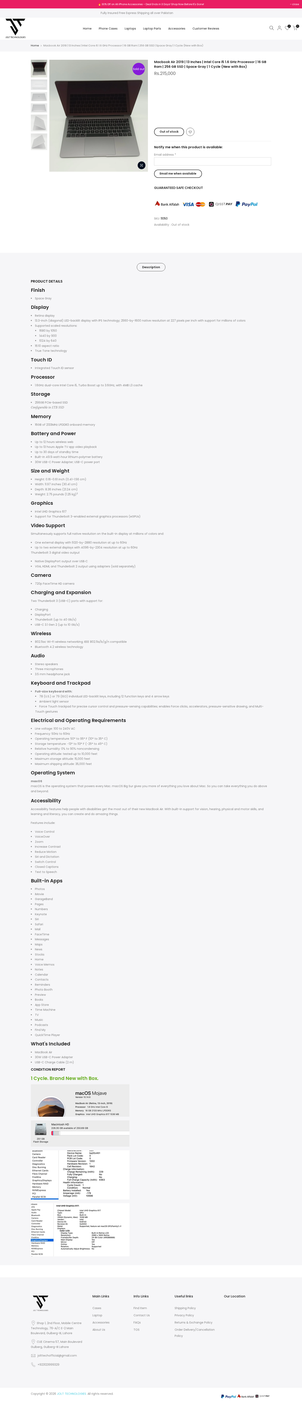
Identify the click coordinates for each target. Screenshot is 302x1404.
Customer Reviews (205, 28)
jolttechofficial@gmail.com (57, 1355)
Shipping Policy (185, 1308)
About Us (98, 1330)
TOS (136, 1330)
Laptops (130, 28)
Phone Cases (108, 28)
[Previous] (56, 116)
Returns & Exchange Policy (193, 1322)
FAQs (137, 1322)
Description (151, 267)
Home (87, 28)
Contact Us (142, 1315)
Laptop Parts (152, 28)
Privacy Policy (184, 1315)
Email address (165, 155)
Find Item (140, 1308)
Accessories (176, 28)
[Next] (141, 116)
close (8, 4)
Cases (96, 1308)
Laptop (97, 1315)
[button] (213, 116)
